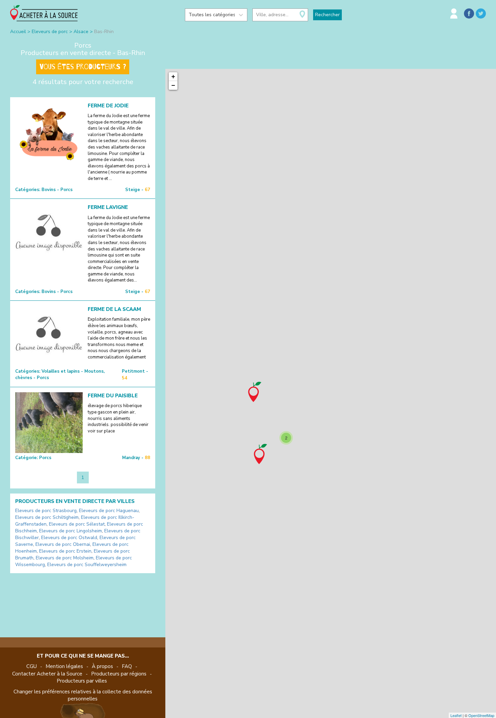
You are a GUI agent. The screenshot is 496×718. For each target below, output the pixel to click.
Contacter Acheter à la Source (47, 673)
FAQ (127, 666)
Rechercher (327, 14)
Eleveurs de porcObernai (62, 544)
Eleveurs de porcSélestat (77, 524)
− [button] (173, 85)
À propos (102, 666)
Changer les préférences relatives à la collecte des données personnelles (82, 695)
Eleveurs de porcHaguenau (109, 510)
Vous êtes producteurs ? (82, 67)
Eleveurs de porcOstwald (69, 537)
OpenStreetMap (481, 715)
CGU (31, 666)
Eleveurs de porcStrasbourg (46, 510)
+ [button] (173, 76)
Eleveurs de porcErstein (65, 551)
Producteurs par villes (82, 680)
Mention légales (64, 666)
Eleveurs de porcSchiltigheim (47, 517)
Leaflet (456, 715)
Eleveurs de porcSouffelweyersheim (87, 564)
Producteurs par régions (118, 673)
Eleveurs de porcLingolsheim (70, 531)
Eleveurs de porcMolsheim (64, 558)
